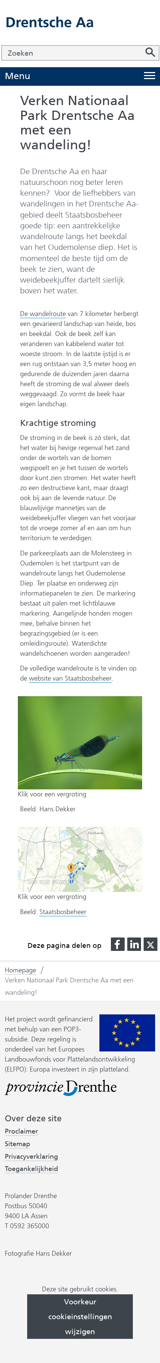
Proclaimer (21, 1131)
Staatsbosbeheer (62, 912)
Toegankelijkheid (31, 1169)
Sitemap (17, 1144)
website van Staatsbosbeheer (70, 678)
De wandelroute (43, 314)
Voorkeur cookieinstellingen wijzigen (80, 1316)
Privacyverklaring (31, 1156)
